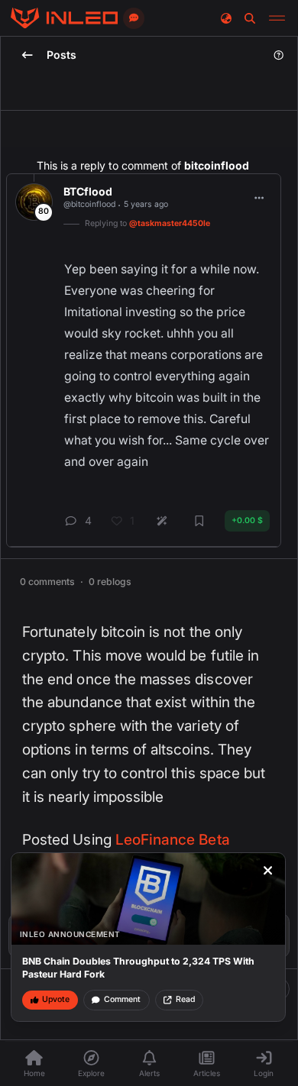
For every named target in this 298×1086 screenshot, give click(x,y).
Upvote (56, 999)
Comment (122, 999)
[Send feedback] (133, 18)
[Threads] (64, 18)
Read (185, 999)
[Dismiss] (268, 870)
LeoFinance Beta (172, 839)
